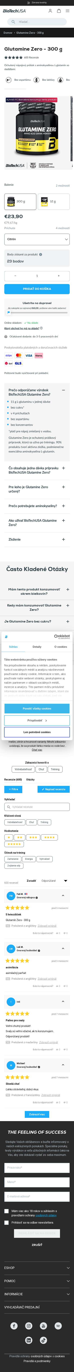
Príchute (9, 228)
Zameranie (12, 859)
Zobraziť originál (47, 926)
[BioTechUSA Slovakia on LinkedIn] (28, 1342)
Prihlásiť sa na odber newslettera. (32, 1222)
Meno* (11, 1182)
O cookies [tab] (60, 646)
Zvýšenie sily (13, 865)
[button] (21, 59)
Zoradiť (31, 880)
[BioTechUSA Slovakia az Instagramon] (28, 1328)
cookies (60, 1356)
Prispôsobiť (34, 720)
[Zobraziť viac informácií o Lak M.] (63, 949)
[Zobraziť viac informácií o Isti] (63, 1002)
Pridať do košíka (37, 289)
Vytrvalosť (45, 859)
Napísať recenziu (57, 790)
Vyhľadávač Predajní (22, 1307)
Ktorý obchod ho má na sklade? (21, 328)
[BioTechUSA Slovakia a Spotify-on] (58, 1328)
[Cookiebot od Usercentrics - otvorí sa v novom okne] (54, 636)
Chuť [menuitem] (41, 769)
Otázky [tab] (30, 780)
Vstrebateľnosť (14, 822)
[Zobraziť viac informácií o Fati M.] (63, 896)
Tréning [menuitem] (55, 769)
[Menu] (67, 11)
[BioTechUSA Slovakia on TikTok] (43, 1342)
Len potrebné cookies (37, 732)
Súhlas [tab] (13, 646)
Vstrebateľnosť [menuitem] (23, 769)
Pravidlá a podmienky (37, 1361)
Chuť (31, 822)
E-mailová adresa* (18, 1196)
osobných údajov (46, 1215)
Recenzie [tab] (13, 780)
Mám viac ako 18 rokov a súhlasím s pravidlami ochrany (34, 1213)
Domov (8, 32)
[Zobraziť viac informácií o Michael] (63, 1065)
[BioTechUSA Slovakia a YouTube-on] (43, 1328)
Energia (29, 859)
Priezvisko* (14, 1167)
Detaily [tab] (37, 646)
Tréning (44, 822)
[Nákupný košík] (59, 11)
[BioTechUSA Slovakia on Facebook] (14, 1328)
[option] (37, 2)
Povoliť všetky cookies (37, 708)
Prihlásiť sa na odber (37, 1233)
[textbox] (37, 807)
